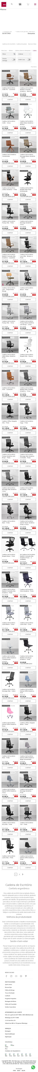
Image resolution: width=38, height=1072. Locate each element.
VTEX (14, 1070)
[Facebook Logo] (7, 976)
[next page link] (22, 874)
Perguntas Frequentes (10, 998)
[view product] (10, 77)
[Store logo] (3, 4)
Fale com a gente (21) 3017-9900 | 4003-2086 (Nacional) (19, 1015)
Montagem (8, 1031)
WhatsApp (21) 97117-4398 (12, 1017)
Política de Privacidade (10, 1004)
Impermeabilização (10, 1034)
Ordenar (20, 54)
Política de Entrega (9, 990)
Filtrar (4, 54)
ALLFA (23, 1070)
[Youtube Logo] (16, 976)
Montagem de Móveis (10, 1001)
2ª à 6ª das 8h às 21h (10, 1020)
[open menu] (35, 4)
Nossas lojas (8, 987)
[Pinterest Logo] (26, 976)
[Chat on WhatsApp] (33, 1067)
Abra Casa (4, 50)
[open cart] (28, 4)
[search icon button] (12, 4)
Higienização (8, 1036)
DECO (18, 1070)
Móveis (11, 50)
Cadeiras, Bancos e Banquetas (23, 50)
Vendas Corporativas (10, 1007)
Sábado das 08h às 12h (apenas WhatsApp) (16, 1023)
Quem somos (8, 984)
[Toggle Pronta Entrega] (13, 59)
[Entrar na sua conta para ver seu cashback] (20, 4)
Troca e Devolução (9, 993)
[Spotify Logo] (21, 976)
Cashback (7, 996)
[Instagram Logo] (11, 976)
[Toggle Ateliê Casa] (28, 59)
